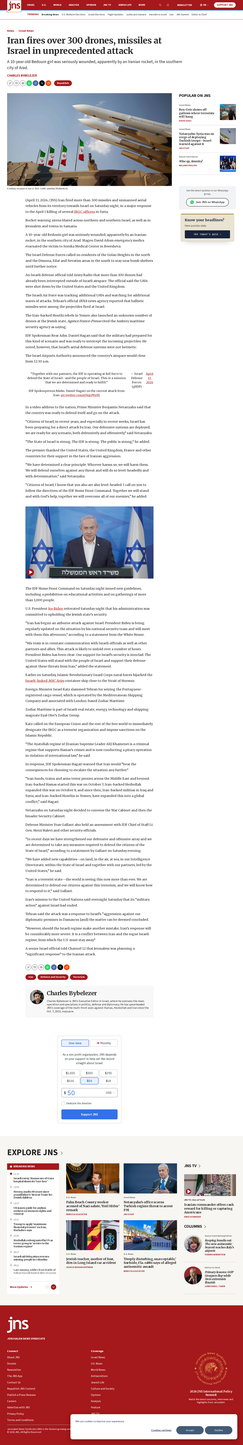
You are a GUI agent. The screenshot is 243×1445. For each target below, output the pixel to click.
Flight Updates (115, 14)
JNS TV (107, 5)
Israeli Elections (96, 14)
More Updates (19, 1287)
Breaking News (24, 1166)
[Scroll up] (47, 1287)
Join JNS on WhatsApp (210, 202)
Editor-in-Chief (199, 14)
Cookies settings (161, 1430)
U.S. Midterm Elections (73, 14)
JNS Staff (184, 148)
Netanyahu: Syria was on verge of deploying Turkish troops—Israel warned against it (196, 139)
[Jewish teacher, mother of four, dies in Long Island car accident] (93, 1235)
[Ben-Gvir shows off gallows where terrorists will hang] (228, 112)
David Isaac (185, 120)
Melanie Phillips (188, 165)
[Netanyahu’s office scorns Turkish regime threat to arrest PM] (150, 1178)
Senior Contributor (188, 156)
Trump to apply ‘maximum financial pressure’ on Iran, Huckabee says (30, 1227)
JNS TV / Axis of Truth (194, 1199)
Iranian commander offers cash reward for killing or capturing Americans (209, 1208)
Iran (171, 14)
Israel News (26, 31)
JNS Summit (182, 14)
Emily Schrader (192, 1216)
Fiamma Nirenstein (215, 1254)
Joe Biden (55, 609)
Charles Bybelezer (22, 75)
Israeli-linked (44, 681)
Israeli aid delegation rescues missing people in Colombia (31, 1258)
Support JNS (225, 5)
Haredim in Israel (158, 14)
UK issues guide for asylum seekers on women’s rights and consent (32, 1211)
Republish (63, 83)
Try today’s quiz (207, 234)
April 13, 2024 (149, 378)
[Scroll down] (53, 1287)
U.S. (44, 5)
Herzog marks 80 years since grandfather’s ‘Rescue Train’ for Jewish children (33, 1194)
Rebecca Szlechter (76, 1214)
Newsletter (184, 5)
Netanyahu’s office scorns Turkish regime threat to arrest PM (148, 1206)
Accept (190, 1430)
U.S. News (71, 1197)
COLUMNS (193, 1226)
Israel (31, 5)
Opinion (91, 5)
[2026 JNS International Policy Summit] (211, 1368)
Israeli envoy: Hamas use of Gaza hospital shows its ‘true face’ (34, 1180)
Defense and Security (53, 977)
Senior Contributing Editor (218, 1235)
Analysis (74, 5)
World (57, 5)
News (10, 31)
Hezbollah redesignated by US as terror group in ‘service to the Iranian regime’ (33, 1243)
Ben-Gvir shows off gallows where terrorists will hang (196, 113)
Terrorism (79, 977)
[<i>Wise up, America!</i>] (228, 164)
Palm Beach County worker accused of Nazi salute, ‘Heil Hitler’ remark (93, 1206)
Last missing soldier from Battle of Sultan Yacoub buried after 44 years (35, 1271)
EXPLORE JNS (33, 1152)
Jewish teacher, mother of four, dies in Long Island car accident (91, 1261)
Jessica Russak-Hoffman (79, 1267)
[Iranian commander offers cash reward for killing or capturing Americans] (210, 1185)
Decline (219, 1430)
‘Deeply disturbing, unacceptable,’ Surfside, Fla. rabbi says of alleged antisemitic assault (150, 1263)
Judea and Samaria (136, 14)
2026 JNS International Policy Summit (211, 1393)
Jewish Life (124, 5)
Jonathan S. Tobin (215, 1286)
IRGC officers (84, 212)
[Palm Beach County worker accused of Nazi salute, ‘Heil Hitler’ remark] (93, 1178)
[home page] (14, 6)
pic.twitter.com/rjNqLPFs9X (80, 395)
